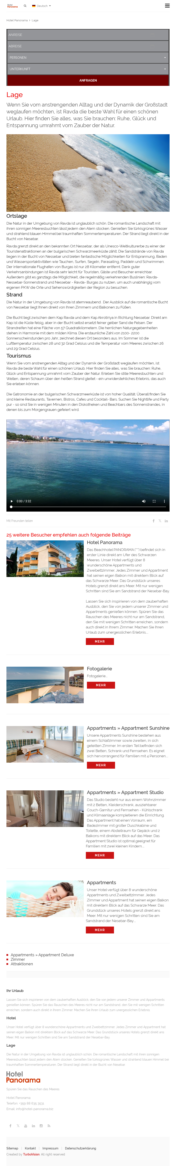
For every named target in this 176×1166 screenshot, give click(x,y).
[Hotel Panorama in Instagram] (41, 1126)
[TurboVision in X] (18, 1126)
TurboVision (31, 1154)
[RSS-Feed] (49, 1126)
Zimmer (18, 959)
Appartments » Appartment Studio (125, 792)
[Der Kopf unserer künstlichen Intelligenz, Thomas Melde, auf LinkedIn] (33, 1126)
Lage (35, 20)
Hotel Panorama (17, 20)
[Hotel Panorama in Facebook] (10, 1126)
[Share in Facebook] (153, 521)
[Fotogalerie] (45, 684)
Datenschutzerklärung (80, 1148)
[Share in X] (160, 521)
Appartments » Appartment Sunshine (128, 728)
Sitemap (12, 1148)
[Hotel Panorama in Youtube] (26, 1126)
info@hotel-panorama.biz (34, 1109)
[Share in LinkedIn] (166, 521)
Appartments (101, 882)
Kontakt (30, 1148)
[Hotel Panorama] (45, 557)
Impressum (50, 1148)
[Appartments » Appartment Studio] (45, 807)
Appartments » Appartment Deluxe (42, 955)
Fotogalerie (99, 668)
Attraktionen (22, 964)
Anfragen (88, 80)
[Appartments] (45, 897)
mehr (100, 641)
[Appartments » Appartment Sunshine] (45, 743)
